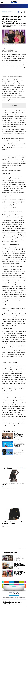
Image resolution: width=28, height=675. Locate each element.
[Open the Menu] (2, 2)
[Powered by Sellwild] (24, 548)
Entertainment (7, 12)
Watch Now (24, 2)
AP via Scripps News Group (9, 48)
